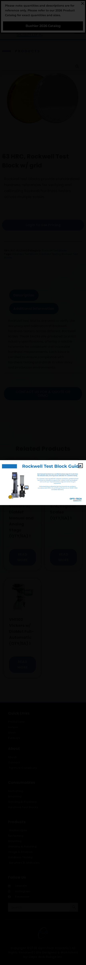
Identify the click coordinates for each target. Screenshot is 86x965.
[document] (43, 482)
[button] (80, 465)
